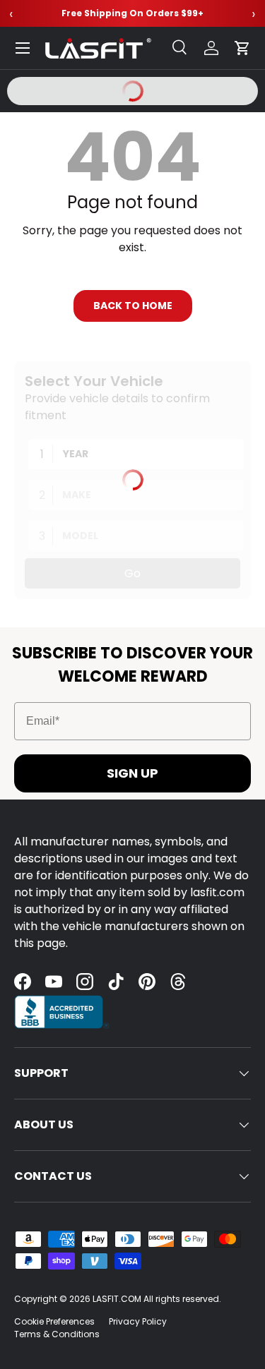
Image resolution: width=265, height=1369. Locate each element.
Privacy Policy (138, 1321)
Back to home (132, 305)
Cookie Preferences (54, 1321)
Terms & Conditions (57, 1334)
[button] (242, 48)
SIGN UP (132, 773)
